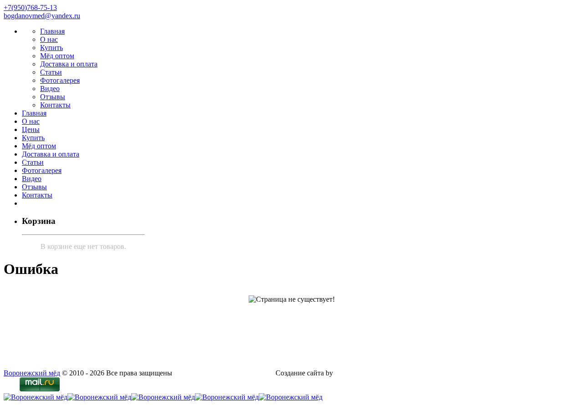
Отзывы (52, 97)
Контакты (55, 105)
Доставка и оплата (68, 64)
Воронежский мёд (32, 373)
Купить (51, 47)
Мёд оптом (57, 56)
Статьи (51, 72)
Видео (50, 88)
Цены (31, 129)
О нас (49, 39)
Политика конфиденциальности (224, 373)
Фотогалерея (60, 80)
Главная (52, 31)
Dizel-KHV (352, 373)
